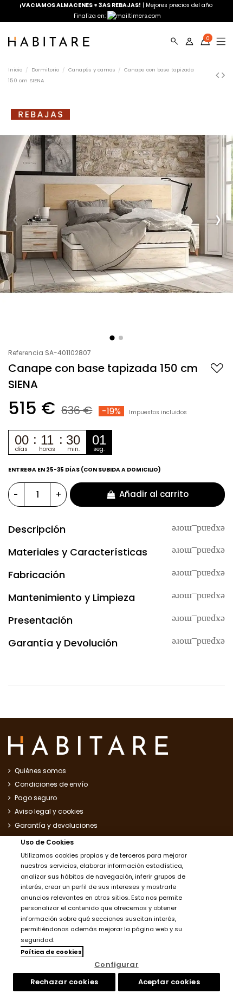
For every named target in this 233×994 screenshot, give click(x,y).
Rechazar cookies (64, 982)
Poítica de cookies (51, 951)
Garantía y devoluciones (56, 825)
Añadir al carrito (154, 494)
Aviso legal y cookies (49, 811)
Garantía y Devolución (116, 643)
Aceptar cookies (169, 982)
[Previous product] (219, 75)
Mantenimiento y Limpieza (116, 598)
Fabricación (116, 575)
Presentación (116, 620)
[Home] (48, 41)
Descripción (116, 529)
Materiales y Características (116, 552)
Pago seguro (36, 797)
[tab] (116, 529)
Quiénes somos (40, 770)
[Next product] (223, 75)
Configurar (116, 964)
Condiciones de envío (51, 784)
